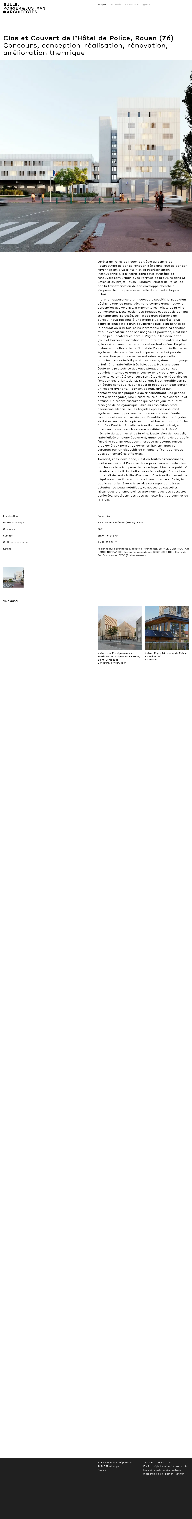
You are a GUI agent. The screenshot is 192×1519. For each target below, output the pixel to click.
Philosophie (131, 5)
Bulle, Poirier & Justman (20, 2)
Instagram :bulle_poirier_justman (163, 1474)
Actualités (116, 5)
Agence (146, 5)
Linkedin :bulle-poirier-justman (162, 1470)
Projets (102, 5)
